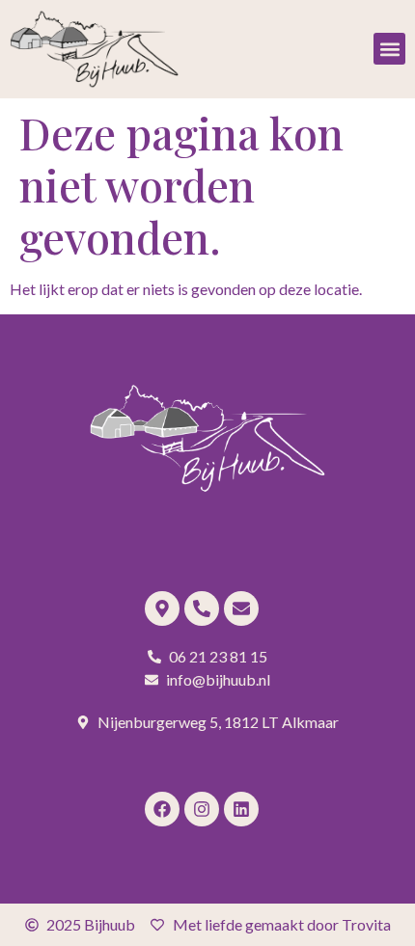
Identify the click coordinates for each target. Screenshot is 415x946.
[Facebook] (162, 809)
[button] (389, 49)
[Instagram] (201, 809)
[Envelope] (241, 608)
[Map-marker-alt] (162, 608)
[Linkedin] (241, 809)
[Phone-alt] (201, 608)
